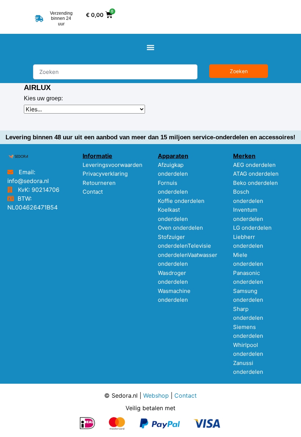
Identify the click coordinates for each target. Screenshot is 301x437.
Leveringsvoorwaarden (112, 164)
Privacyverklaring (105, 173)
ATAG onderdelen (256, 173)
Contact (93, 191)
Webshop (156, 395)
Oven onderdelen (180, 227)
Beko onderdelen (255, 182)
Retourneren (99, 182)
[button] (151, 47)
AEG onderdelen (254, 164)
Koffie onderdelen (181, 200)
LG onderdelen (252, 227)
